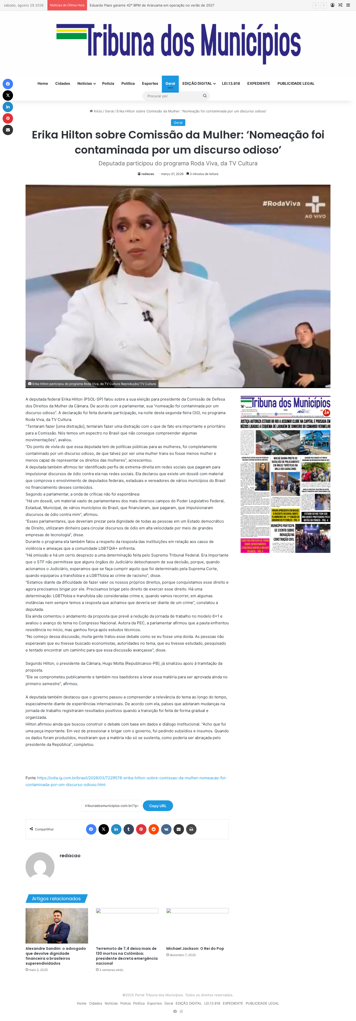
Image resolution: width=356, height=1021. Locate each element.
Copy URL (158, 805)
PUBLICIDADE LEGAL (296, 83)
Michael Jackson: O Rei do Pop (195, 948)
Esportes (150, 83)
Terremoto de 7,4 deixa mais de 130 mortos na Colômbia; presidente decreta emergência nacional (127, 956)
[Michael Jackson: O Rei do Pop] (197, 925)
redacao (148, 174)
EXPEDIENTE (258, 83)
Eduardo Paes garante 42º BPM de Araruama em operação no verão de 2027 (152, 5)
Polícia (108, 83)
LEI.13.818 (231, 83)
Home (43, 83)
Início (97, 111)
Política (128, 83)
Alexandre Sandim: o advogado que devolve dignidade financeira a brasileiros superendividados (56, 956)
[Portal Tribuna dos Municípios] (178, 43)
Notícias (84, 83)
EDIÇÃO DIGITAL (197, 83)
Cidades (62, 83)
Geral (170, 83)
